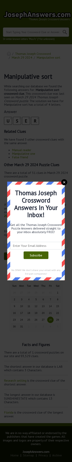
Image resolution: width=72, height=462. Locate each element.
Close (64, 182)
